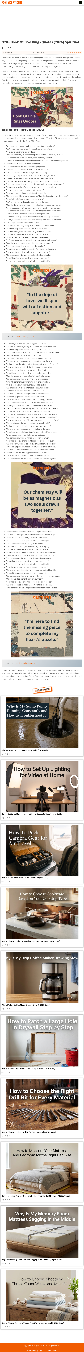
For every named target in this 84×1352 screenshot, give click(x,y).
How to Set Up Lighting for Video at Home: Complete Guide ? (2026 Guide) (32, 814)
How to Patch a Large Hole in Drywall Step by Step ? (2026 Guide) (28, 1068)
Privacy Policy (32, 1350)
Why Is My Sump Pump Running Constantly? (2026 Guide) (25, 750)
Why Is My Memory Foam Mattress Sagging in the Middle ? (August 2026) (32, 1260)
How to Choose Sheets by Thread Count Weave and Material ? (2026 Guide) (33, 1323)
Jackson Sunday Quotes (25, 336)
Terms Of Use (44, 1350)
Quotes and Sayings (74, 52)
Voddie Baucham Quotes (25, 663)
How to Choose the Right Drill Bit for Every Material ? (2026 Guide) (29, 1132)
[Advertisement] (42, 20)
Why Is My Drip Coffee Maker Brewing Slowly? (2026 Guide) (26, 1005)
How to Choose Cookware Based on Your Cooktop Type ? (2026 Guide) (31, 941)
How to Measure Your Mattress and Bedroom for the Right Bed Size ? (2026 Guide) (36, 1196)
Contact (54, 1350)
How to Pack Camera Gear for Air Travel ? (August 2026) (25, 877)
